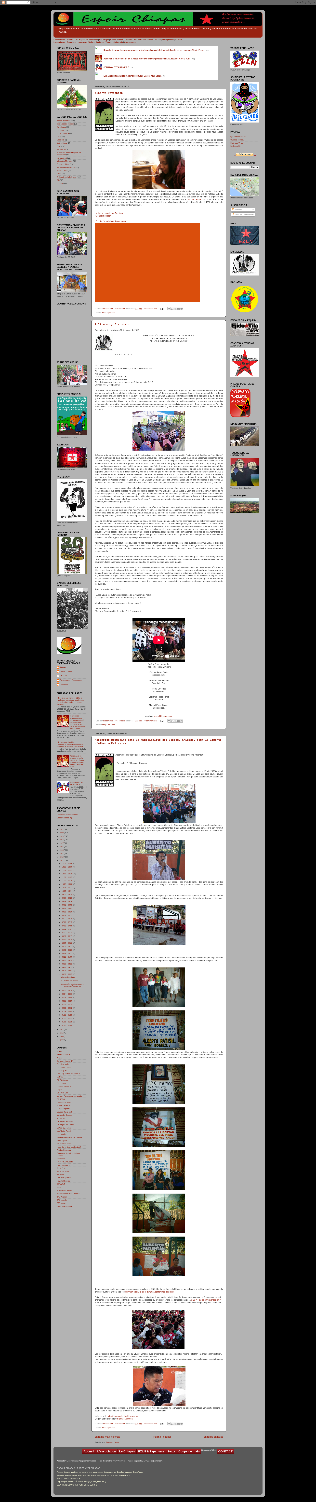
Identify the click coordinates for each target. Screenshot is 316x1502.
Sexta (59, 174)
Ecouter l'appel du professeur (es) (111, 221)
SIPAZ (59, 1187)
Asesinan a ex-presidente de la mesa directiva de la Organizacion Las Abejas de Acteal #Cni (78, 761)
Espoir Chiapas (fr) (64, 818)
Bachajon (60, 130)
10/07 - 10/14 (67, 891)
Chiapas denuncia (64, 1086)
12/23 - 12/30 (67, 867)
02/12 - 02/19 (67, 1004)
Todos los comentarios (243, 214)
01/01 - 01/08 (67, 1025)
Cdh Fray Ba (62, 1071)
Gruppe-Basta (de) (64, 1112)
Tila (58, 180)
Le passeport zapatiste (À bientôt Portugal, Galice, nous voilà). (81, 1482)
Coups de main (189, 1451)
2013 (62, 857)
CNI (58, 137)
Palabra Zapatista (64, 1150)
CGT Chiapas (62, 1080)
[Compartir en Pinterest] (181, 308)
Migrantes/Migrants (64, 161)
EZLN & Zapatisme (151, 1451)
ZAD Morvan (62, 1203)
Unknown (64, 684)
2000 (62, 1040)
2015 (62, 850)
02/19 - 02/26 (67, 1001)
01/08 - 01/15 (67, 1022)
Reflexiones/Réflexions (66, 167)
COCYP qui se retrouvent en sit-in (206, 1300)
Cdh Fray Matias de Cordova (68, 1074)
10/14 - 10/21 (67, 888)
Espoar (63, 667)
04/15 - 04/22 (67, 964)
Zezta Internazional (64, 1206)
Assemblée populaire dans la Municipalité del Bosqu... (72, 985)
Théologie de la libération (66, 177)
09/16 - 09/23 (67, 898)
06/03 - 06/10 (67, 940)
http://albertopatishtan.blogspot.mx (123, 1416)
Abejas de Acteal (108, 725)
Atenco (59, 1058)
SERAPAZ (61, 1184)
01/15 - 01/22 (67, 1018)
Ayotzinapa (61, 127)
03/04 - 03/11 (67, 994)
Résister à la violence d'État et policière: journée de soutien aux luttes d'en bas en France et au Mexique (70, 701)
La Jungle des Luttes (65, 1121)
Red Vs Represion (64, 1178)
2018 (62, 840)
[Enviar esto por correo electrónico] (169, 308)
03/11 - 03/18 (67, 991)
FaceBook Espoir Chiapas (67, 815)
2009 (62, 1036)
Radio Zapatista (63, 1171)
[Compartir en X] (175, 308)
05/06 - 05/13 (67, 953)
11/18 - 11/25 (67, 877)
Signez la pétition (103, 216)
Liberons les (61, 1134)
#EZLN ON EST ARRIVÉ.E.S (76, 783)
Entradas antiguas (213, 1436)
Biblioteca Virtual (236, 143)
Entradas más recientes (107, 1436)
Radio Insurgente (63, 1165)
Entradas (238, 210)
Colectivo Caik (62, 1093)
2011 (62, 1030)
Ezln (58, 146)
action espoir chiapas (65, 124)
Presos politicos (108, 313)
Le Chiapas (127, 1451)
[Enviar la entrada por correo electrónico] (162, 309)
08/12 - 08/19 (67, 915)
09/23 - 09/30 (67, 895)
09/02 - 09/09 (67, 905)
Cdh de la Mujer (63, 1064)
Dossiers (60, 140)
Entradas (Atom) (112, 1442)
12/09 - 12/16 (67, 874)
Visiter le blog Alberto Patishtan (109, 213)
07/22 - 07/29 (67, 919)
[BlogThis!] (172, 308)
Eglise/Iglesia (62, 143)
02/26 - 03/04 (67, 997)
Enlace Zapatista (63, 1105)
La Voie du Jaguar (64, 1128)
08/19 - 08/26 (67, 912)
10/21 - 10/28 (67, 884)
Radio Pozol (61, 1168)
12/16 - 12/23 (67, 870)
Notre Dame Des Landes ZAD (69, 1147)
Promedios (61, 1159)
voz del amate (194, 199)
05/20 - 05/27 (67, 947)
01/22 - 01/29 (67, 1015)
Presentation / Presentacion (114, 309)
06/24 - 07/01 (67, 929)
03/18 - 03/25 (67, 974)
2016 (62, 847)
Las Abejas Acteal (64, 1131)
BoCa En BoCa (63, 133)
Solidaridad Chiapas (65, 1190)
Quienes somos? (237, 140)
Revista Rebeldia (63, 1181)
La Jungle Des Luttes (65, 1125)
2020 (62, 833)
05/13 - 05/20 (67, 950)
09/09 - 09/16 (67, 901)
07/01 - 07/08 (67, 926)
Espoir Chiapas (66, 671)
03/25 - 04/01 (67, 971)
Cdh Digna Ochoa (64, 1067)
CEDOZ (60, 1077)
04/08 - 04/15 (67, 967)
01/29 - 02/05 (67, 1011)
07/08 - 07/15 (67, 922)
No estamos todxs (64, 1144)
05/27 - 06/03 (67, 943)
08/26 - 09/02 (67, 908)
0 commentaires (151, 309)
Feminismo (61, 149)
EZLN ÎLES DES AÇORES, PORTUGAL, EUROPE (77, 1485)
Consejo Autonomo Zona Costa (69, 1096)
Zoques (60, 183)
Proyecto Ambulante (65, 1162)
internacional (62, 158)
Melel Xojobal (62, 1141)
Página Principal (162, 1436)
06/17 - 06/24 (67, 933)
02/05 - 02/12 (67, 1008)
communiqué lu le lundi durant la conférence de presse (149, 1292)
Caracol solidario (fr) (65, 1061)
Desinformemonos (64, 1102)
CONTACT (225, 1451)
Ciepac (59, 1090)
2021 (62, 829)
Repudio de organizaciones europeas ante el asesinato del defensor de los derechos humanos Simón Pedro (78, 722)
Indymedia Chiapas (64, 1115)
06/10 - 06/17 (67, 936)
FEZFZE (63, 676)
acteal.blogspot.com (163, 716)
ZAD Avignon (62, 1197)
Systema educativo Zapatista (68, 1194)
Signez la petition (125, 1419)
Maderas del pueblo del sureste (69, 1137)
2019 (62, 836)
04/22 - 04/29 (67, 960)
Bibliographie (235, 146)
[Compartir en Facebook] (178, 308)
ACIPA (59, 1051)
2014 (62, 853)
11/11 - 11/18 (67, 881)
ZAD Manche (62, 1200)
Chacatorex (61, 1083)
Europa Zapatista (63, 1109)
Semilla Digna (62, 171)
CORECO (61, 1099)
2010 (62, 1033)
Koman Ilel (61, 1118)
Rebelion (60, 1174)
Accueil (89, 1451)
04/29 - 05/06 (67, 957)
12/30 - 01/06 (67, 863)
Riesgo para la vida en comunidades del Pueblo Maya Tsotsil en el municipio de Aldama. (70, 744)
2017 (62, 843)
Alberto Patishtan (109, 93)
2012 (62, 860)
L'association (106, 1451)
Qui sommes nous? (238, 137)
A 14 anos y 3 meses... (113, 324)
